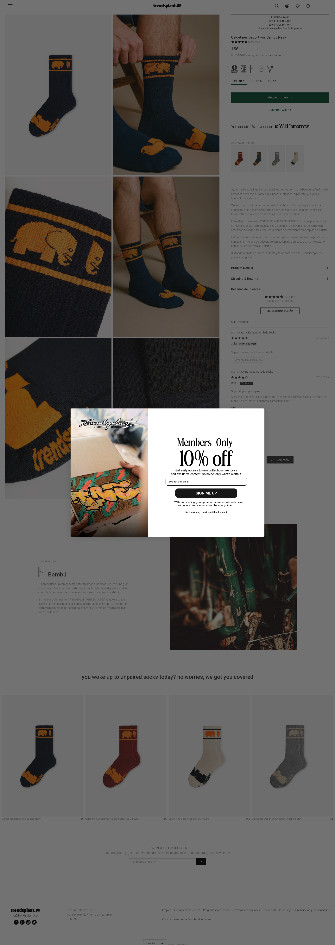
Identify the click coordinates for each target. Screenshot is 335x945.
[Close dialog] (259, 413)
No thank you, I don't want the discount (206, 512)
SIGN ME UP (206, 493)
